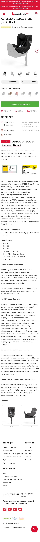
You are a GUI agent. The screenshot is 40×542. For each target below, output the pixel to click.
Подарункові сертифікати (12, 479)
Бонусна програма (10, 476)
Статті (5, 486)
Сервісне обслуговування (13, 454)
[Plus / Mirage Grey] (29, 94)
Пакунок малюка (9, 463)
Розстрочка (7, 451)
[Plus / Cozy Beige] (9, 94)
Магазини (28, 451)
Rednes (22, 527)
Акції (4, 473)
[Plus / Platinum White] (3, 94)
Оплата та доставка (10, 447)
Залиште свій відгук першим (22, 27)
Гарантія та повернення (12, 457)
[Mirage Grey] (23, 94)
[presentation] (5, 141)
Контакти (28, 454)
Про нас (28, 447)
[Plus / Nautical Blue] (36, 94)
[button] (37, 51)
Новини (28, 457)
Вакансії (28, 460)
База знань (7, 483)
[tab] (5, 141)
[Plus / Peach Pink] (16, 94)
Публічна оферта (9, 460)
